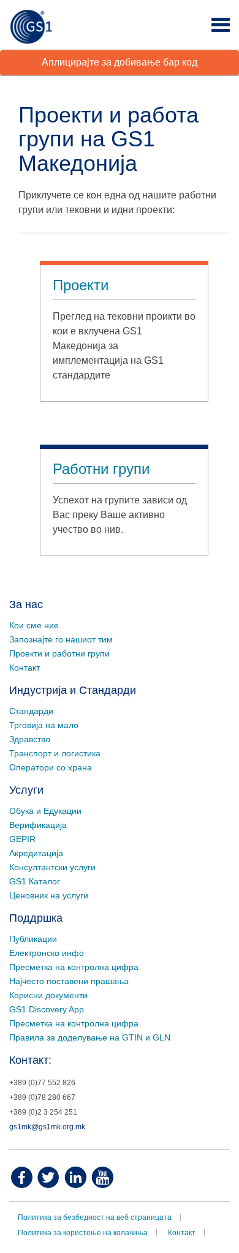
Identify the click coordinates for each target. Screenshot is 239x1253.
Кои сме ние (34, 625)
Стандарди (31, 711)
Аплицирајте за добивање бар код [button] (119, 62)
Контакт (24, 667)
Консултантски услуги (52, 867)
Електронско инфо (46, 953)
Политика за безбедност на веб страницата (95, 1217)
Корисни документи (48, 995)
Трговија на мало (43, 725)
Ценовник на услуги (48, 895)
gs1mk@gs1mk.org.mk (47, 1127)
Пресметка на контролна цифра (73, 967)
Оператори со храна (50, 767)
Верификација (38, 825)
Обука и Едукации (45, 811)
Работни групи (101, 469)
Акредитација (36, 853)
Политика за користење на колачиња (83, 1233)
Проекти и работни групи (59, 653)
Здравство (29, 739)
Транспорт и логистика (55, 753)
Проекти (80, 285)
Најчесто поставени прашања (69, 981)
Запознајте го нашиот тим (61, 639)
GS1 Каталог (34, 881)
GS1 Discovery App (46, 1009)
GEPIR (22, 839)
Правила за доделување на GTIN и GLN (89, 1037)
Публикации (33, 939)
